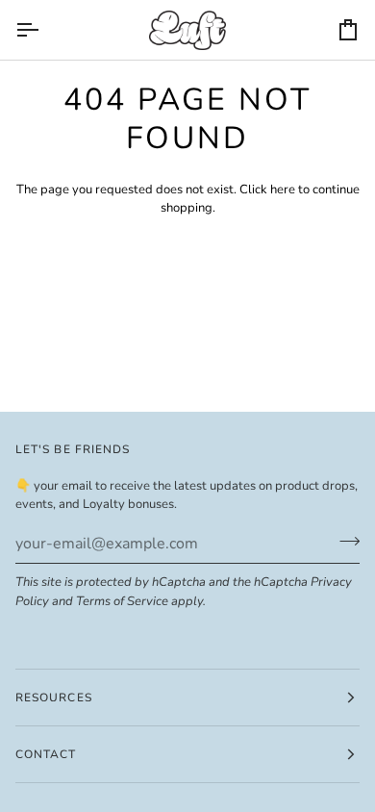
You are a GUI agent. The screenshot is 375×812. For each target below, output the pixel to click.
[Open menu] (44, 30)
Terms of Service (122, 601)
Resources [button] (53, 697)
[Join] (344, 541)
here (282, 189)
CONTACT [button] (46, 754)
